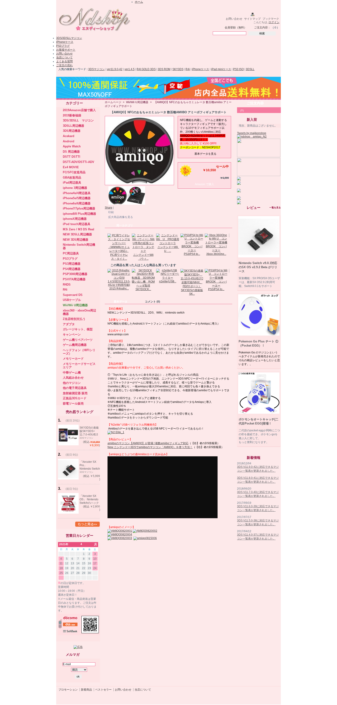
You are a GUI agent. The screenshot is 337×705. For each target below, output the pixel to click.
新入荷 (252, 119)
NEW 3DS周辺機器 (75, 239)
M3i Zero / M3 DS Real (78, 229)
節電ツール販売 (73, 403)
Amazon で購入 (204, 184)
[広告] (78, 647)
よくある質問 (64, 61)
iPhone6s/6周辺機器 (77, 203)
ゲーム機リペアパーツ (78, 339)
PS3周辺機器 (71, 263)
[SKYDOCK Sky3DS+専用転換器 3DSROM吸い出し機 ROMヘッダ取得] (143, 285)
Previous (106, 242)
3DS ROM (164, 69)
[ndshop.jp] (94, 33)
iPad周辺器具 (72, 182)
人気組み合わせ (73, 377)
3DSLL (250, 69)
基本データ (120, 301)
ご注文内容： (262, 27)
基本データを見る (205, 153)
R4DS (67, 284)
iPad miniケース (221, 69)
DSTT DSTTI (71, 156)
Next (230, 242)
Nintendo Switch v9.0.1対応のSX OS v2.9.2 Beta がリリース (258, 267)
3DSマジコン (96, 69)
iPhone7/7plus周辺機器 (79, 208)
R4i (187, 69)
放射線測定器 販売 (75, 393)
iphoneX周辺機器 (75, 218)
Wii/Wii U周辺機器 (75, 305)
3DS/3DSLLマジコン (69, 38)
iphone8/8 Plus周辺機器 (79, 213)
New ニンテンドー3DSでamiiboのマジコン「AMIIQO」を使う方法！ (150, 447)
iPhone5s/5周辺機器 (77, 198)
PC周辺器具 (71, 253)
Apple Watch (72, 146)
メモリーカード (73, 358)
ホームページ (113, 102)
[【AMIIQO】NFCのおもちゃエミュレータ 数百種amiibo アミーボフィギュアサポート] (117, 203)
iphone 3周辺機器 (75, 188)
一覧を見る (275, 207)
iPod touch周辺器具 (76, 224)
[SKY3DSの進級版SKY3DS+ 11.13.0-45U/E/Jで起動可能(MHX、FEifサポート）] (191, 286)
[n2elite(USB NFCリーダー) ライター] (167, 277)
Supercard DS (73, 295)
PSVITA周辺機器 (74, 279)
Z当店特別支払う (74, 319)
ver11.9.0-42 (114, 69)
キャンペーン (72, 334)
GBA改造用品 (72, 177)
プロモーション (68, 689)
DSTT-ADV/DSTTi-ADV (78, 162)
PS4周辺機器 (71, 269)
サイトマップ (252, 18)
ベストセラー (103, 689)
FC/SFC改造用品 (74, 172)
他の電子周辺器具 (75, 388)
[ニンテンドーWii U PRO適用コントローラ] (167, 243)
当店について (64, 57)
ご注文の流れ (64, 65)
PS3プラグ (63, 45)
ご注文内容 (255, 103)
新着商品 (86, 689)
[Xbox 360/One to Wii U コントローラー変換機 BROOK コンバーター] (216, 250)
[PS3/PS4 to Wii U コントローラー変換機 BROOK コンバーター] (191, 250)
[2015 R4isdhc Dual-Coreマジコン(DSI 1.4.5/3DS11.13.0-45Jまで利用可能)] (119, 284)
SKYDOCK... (143, 289)
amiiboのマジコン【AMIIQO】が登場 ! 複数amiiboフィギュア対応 (148, 443)
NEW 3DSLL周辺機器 (77, 234)
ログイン (273, 22)
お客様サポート (65, 49)
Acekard (68, 136)
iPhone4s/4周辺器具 (77, 193)
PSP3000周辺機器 (75, 274)
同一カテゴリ (124, 225)
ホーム (139, 1)
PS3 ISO (238, 69)
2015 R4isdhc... (119, 288)
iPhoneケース (64, 42)
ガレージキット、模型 (78, 329)
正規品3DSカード (74, 398)
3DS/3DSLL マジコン (78, 120)
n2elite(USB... (167, 281)
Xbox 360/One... (216, 254)
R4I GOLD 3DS (146, 69)
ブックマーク (270, 18)
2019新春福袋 (72, 115)
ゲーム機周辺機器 (75, 345)
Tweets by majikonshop (251, 133)
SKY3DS (177, 69)
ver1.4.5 (129, 69)
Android (68, 141)
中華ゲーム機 (72, 372)
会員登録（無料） (236, 27)
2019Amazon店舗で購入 (79, 110)
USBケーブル (72, 300)
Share (108, 207)
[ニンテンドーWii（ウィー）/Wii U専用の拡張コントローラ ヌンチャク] (143, 251)
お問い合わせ (234, 18)
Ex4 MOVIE (71, 167)
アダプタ (69, 324)
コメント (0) (152, 301)
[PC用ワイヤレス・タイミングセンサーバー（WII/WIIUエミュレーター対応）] (119, 251)
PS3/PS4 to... (192, 254)
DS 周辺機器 (71, 151)
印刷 (111, 212)
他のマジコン (72, 383)
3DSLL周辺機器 (73, 125)
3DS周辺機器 (71, 130)
